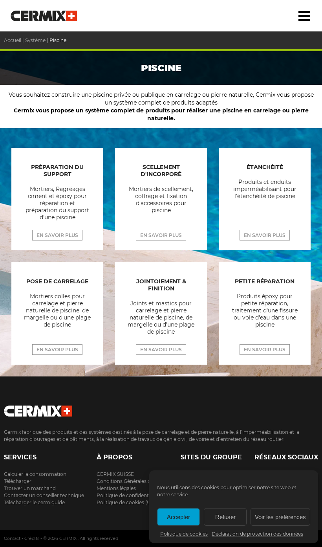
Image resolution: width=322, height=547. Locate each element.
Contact (12, 538)
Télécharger (17, 481)
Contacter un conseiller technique (44, 495)
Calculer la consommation (35, 474)
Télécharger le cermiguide (34, 502)
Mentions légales (116, 488)
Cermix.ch (161, 408)
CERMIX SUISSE (115, 474)
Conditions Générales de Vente (132, 481)
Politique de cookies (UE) (126, 502)
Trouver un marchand (30, 488)
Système (35, 40)
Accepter (178, 517)
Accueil (44, 16)
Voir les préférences (280, 517)
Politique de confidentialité (128, 495)
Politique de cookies (184, 534)
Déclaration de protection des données (257, 534)
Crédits (31, 538)
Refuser (225, 517)
